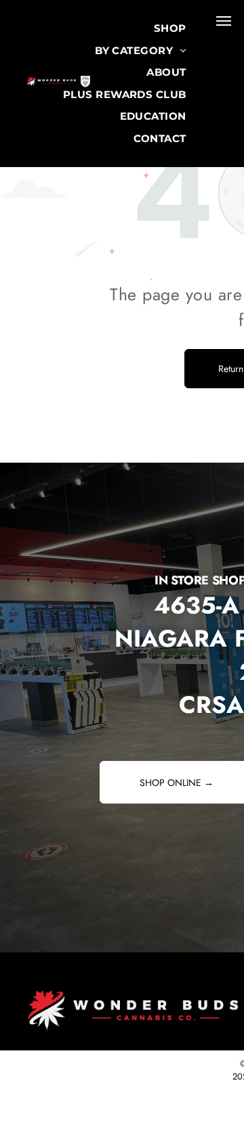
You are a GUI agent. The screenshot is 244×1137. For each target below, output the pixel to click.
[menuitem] (170, 29)
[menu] (223, 20)
